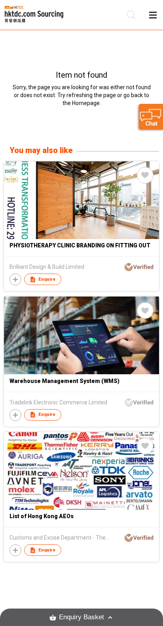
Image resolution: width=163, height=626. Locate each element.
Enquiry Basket (81, 617)
